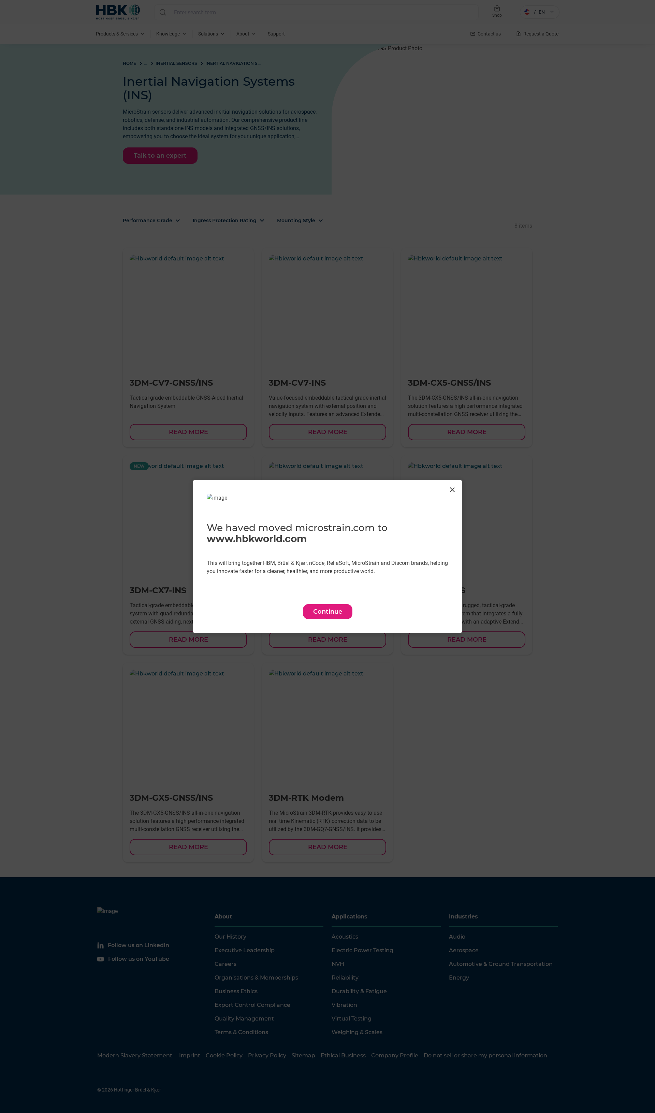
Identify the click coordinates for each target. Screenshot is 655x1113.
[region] (327, 556)
